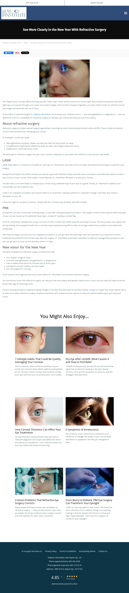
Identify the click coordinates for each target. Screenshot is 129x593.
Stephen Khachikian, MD (12, 43)
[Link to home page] (13, 13)
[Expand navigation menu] (125, 13)
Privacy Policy (51, 551)
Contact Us (102, 551)
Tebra (75, 584)
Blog (25, 43)
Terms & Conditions (68, 551)
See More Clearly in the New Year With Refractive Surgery (51, 43)
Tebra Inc (38, 551)
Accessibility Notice (87, 551)
